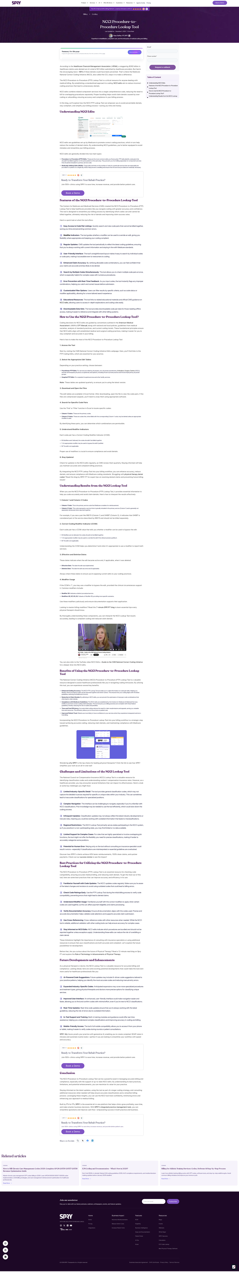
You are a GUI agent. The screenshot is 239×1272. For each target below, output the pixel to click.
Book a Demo (220, 3)
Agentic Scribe (140, 3)
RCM (136, 1219)
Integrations (91, 1228)
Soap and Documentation (142, 1232)
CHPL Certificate (154, 1262)
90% (81, 72)
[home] (16, 2)
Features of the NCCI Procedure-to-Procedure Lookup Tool (163, 87)
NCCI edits (118, 83)
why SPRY (73, 763)
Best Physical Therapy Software (168, 1248)
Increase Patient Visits (118, 1228)
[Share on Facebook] (87, 1140)
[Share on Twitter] (83, 1140)
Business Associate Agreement (138, 1262)
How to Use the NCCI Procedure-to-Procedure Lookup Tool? (160, 92)
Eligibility (138, 1223)
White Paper (162, 1232)
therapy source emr (67, 1232)
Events (161, 1223)
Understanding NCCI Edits (157, 83)
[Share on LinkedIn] (92, 1140)
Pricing (149, 3)
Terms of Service (174, 1262)
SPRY (78, 1104)
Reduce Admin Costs (118, 1223)
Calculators (162, 1240)
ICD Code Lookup (164, 1244)
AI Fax (137, 1240)
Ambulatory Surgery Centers (126, 371)
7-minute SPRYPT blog (105, 607)
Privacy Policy (164, 1262)
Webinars (161, 1228)
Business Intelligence (141, 1228)
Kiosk (137, 1244)
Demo (90, 1219)
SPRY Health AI (65, 1235)
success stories (86, 857)
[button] (85, 3)
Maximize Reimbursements (120, 1219)
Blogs (160, 1219)
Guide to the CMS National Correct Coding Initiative (122, 662)
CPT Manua (82, 325)
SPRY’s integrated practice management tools (113, 1107)
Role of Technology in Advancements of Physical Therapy (97, 954)
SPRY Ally (64, 1034)
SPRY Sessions (163, 1236)
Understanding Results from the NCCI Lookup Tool (163, 97)
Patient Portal (139, 1236)
